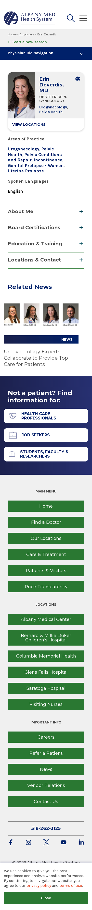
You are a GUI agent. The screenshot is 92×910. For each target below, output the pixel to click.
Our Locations (46, 538)
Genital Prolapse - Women (36, 165)
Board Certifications (34, 227)
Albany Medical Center (46, 619)
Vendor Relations (46, 785)
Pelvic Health (51, 111)
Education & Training (35, 244)
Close (46, 898)
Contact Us (46, 801)
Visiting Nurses (46, 704)
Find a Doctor (46, 522)
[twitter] (46, 842)
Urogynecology (53, 107)
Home (12, 34)
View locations (29, 124)
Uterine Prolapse (26, 171)
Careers (46, 737)
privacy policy (38, 885)
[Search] (71, 18)
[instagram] (28, 842)
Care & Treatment (46, 554)
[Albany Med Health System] (29, 18)
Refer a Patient (46, 753)
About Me (20, 211)
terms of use (71, 885)
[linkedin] (81, 842)
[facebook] (11, 842)
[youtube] (63, 842)
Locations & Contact (34, 260)
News (46, 769)
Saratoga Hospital (46, 688)
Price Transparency (46, 586)
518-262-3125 (46, 828)
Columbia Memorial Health (46, 656)
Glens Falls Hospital (46, 672)
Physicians (26, 34)
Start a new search (30, 42)
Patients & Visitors (46, 570)
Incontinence (48, 160)
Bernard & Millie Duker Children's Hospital (46, 638)
